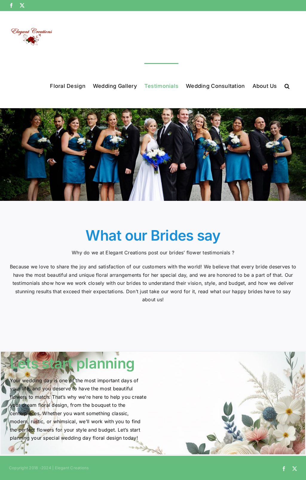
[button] (287, 85)
